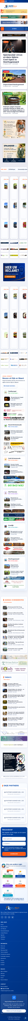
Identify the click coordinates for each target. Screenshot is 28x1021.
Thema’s (3, 939)
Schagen (3, 975)
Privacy (2, 960)
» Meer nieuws (6, 179)
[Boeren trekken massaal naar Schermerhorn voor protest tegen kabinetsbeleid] (7, 315)
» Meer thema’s (6, 679)
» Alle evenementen (7, 602)
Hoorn (2, 977)
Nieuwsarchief (4, 926)
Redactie (3, 948)
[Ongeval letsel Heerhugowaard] (7, 186)
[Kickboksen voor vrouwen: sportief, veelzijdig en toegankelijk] (16, 315)
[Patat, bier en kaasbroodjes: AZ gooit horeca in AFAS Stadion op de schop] (16, 335)
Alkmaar (3, 973)
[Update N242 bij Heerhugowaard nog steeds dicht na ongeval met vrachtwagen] (7, 225)
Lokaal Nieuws (4, 933)
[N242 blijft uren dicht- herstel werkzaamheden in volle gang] (7, 205)
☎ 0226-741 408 (5, 988)
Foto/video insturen (5, 956)
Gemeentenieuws (5, 930)
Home (2, 924)
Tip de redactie (4, 952)
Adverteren (3, 958)
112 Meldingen (12, 169)
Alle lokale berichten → (10, 386)
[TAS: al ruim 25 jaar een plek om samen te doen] (16, 205)
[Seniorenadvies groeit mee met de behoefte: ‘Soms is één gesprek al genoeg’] (16, 225)
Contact (2, 964)
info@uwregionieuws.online (7, 990)
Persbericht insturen (5, 954)
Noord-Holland (4, 979)
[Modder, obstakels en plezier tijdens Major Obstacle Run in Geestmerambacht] (16, 296)
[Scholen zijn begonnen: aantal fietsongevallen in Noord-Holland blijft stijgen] (7, 296)
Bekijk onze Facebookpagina (14, 1010)
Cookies (2, 962)
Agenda (2, 935)
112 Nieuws (3, 928)
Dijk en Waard (4, 971)
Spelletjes (3, 937)
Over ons (3, 945)
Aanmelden (14, 854)
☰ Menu (14, 28)
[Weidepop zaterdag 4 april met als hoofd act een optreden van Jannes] (7, 335)
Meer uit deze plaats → (13, 393)
